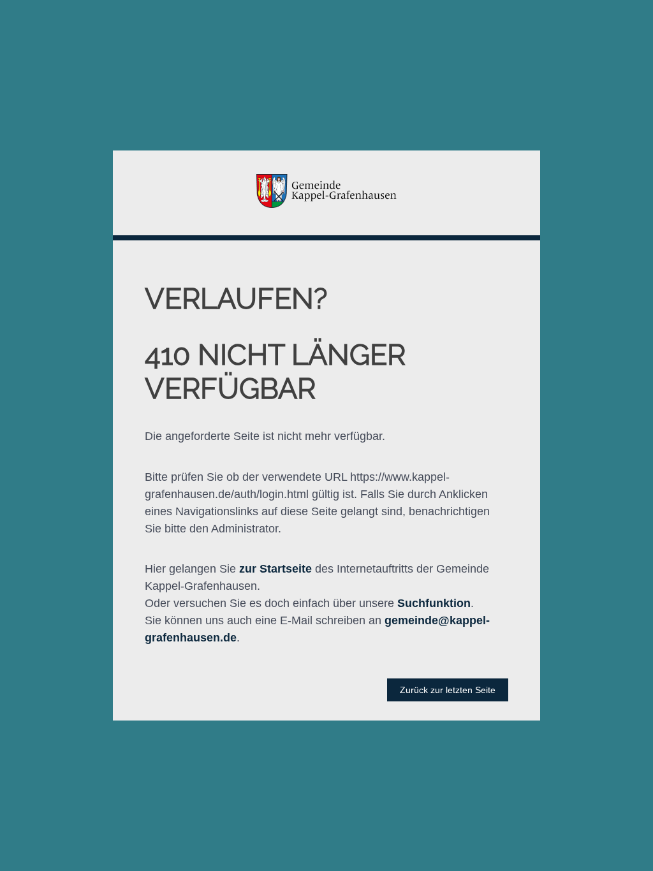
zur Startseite (275, 568)
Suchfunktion (434, 603)
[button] (326, 193)
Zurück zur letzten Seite (447, 690)
